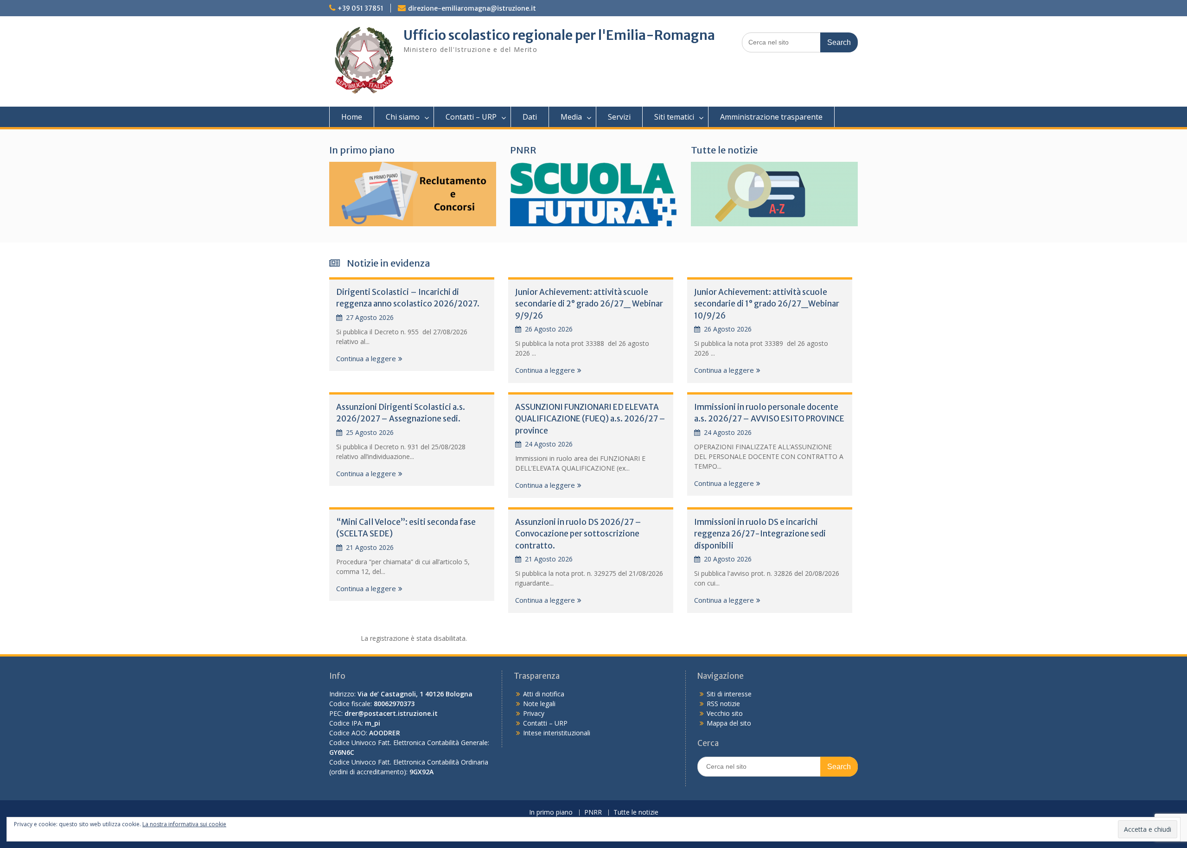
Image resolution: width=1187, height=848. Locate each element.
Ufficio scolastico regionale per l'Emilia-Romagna (559, 35)
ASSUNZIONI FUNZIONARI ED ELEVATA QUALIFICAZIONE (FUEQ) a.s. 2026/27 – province (590, 419)
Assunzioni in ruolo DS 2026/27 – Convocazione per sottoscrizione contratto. (578, 534)
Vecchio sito (725, 713)
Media (571, 117)
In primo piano (362, 150)
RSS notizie (723, 703)
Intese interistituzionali (556, 732)
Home (351, 117)
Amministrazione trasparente (771, 117)
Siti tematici (674, 117)
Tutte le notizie (724, 150)
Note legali (539, 703)
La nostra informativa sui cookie (184, 824)
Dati (530, 117)
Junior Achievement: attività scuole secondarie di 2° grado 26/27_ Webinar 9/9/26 (589, 304)
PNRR (523, 150)
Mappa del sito (729, 723)
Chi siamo (403, 117)
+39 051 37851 (360, 8)
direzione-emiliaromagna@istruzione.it (472, 8)
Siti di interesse (729, 693)
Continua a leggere (366, 358)
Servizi (619, 117)
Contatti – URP (471, 117)
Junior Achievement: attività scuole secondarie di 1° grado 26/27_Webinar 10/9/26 (766, 304)
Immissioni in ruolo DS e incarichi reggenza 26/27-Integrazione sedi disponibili (760, 534)
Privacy (533, 713)
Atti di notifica (543, 693)
